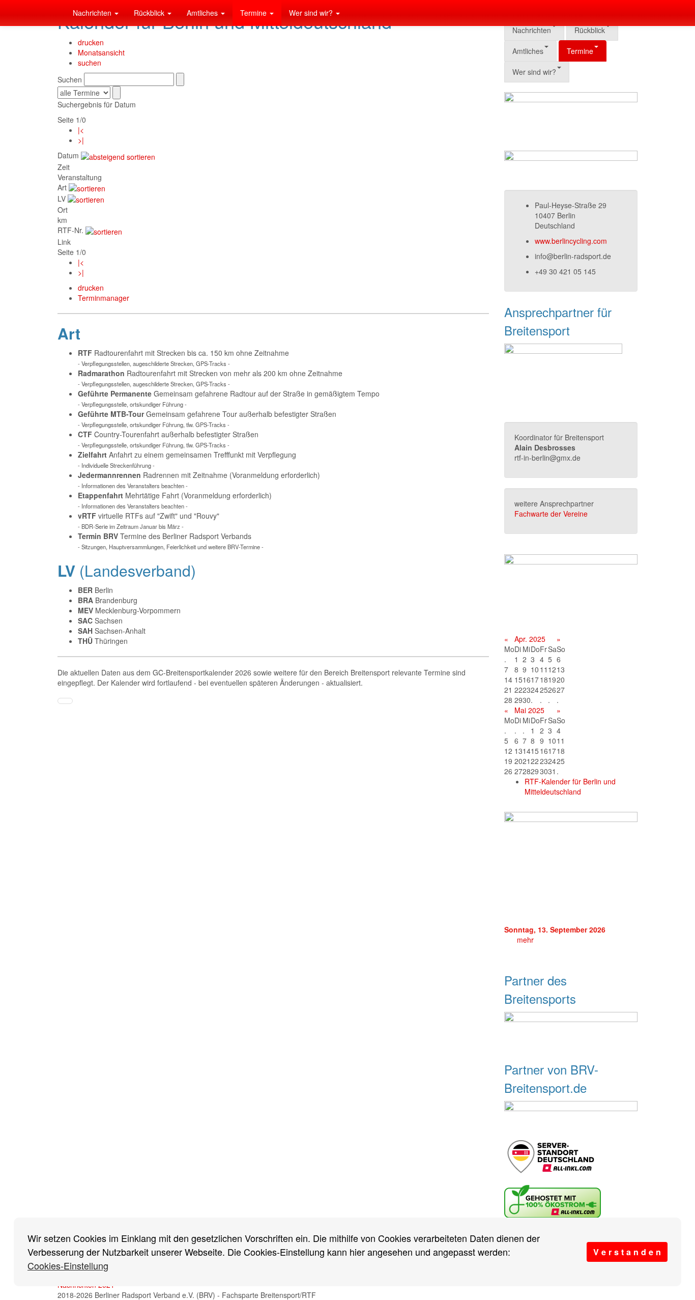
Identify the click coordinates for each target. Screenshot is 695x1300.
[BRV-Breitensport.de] (57, 12)
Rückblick (150, 13)
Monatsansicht (101, 52)
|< (81, 130)
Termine (254, 13)
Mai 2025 (529, 710)
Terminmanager (103, 298)
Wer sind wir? (312, 13)
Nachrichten (93, 13)
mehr (525, 940)
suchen (89, 63)
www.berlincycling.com (571, 241)
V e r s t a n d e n (627, 1252)
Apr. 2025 (529, 639)
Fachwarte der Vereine (551, 513)
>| (81, 140)
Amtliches (203, 13)
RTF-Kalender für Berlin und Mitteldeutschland (570, 786)
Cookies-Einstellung (67, 1265)
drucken (91, 42)
